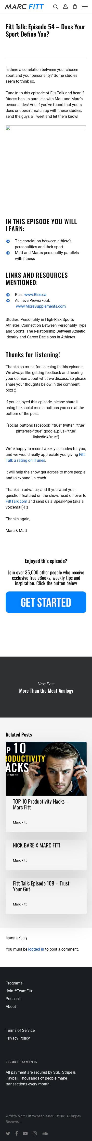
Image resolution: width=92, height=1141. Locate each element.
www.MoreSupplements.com (41, 306)
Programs (14, 983)
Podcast (13, 998)
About (11, 1006)
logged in (36, 949)
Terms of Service (20, 1030)
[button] (85, 6)
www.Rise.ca (35, 294)
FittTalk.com (16, 501)
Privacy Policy (18, 1038)
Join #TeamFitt (19, 991)
